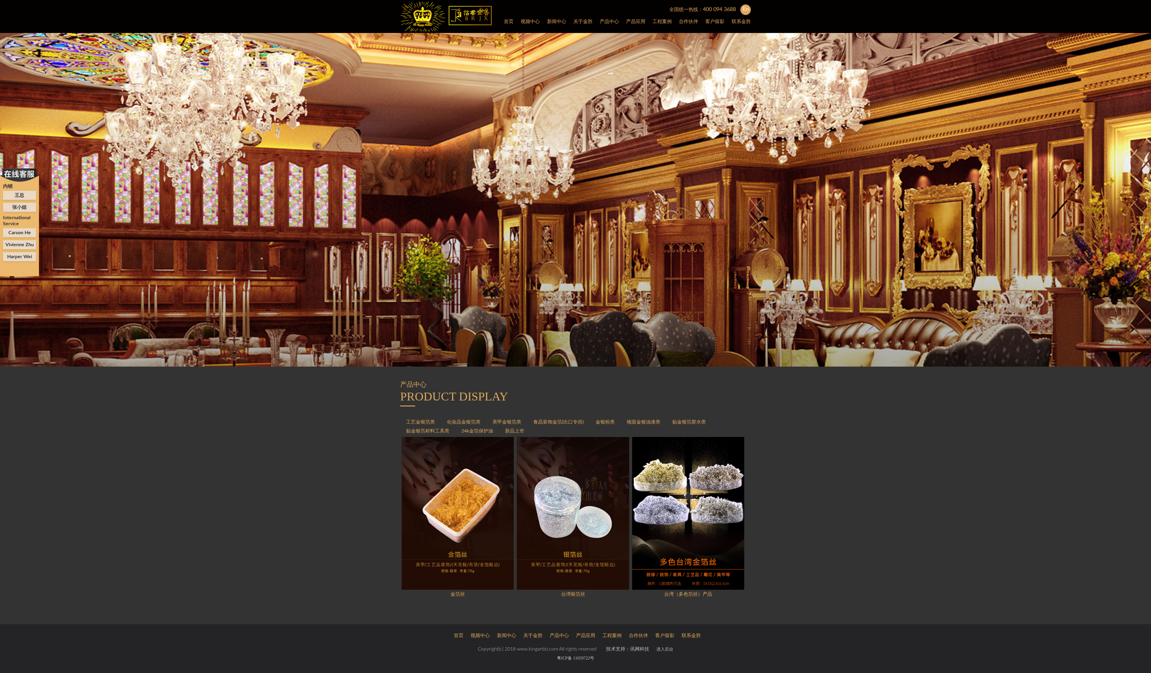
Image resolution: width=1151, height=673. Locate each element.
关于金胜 (583, 21)
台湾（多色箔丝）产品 (688, 594)
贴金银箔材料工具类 (427, 431)
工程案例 (662, 21)
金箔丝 (458, 594)
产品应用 (635, 21)
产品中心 (609, 21)
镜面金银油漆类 (643, 422)
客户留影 (714, 21)
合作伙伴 (688, 21)
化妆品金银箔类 (463, 422)
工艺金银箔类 (420, 422)
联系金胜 (741, 21)
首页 (508, 21)
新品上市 (514, 431)
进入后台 (664, 649)
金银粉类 (605, 422)
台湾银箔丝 (573, 594)
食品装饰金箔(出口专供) (558, 422)
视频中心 (530, 21)
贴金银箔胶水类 (689, 422)
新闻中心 (556, 21)
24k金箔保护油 (477, 431)
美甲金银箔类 (506, 422)
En (746, 9)
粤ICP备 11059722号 (575, 658)
